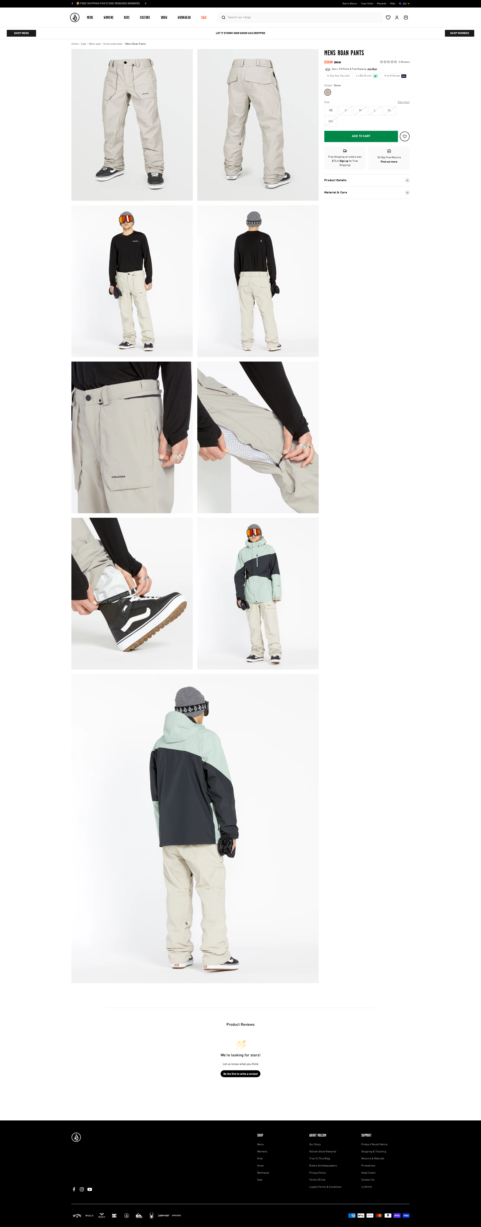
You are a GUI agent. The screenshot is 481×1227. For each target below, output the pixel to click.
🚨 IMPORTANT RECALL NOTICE (95, 3)
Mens (90, 17)
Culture (145, 17)
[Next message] (121, 4)
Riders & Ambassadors (323, 1165)
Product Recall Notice (374, 1144)
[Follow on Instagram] (81, 1189)
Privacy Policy (317, 1173)
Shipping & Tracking (373, 1151)
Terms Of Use (317, 1180)
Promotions (368, 1165)
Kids (127, 17)
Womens (108, 17)
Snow (164, 17)
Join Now (372, 69)
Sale (204, 17)
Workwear (184, 17)
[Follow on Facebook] (73, 1189)
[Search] (222, 17)
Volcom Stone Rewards (322, 1151)
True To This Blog (319, 1158)
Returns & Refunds (372, 1158)
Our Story (315, 1144)
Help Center (368, 1173)
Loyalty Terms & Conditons (325, 1187)
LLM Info (366, 1187)
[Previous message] (72, 4)
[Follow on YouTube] (89, 1189)
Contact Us (368, 1180)
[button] (91, 17)
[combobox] (304, 17)
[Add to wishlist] (405, 136)
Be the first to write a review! (240, 1073)
